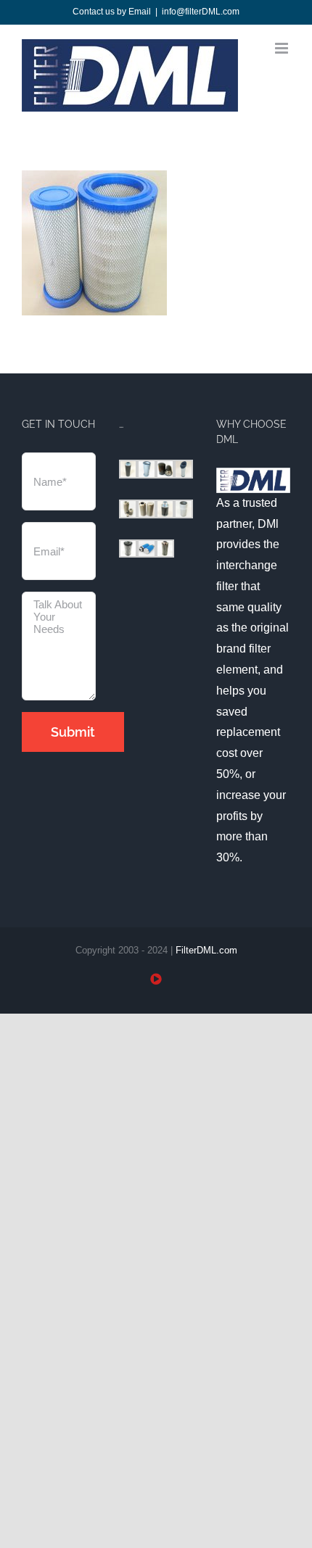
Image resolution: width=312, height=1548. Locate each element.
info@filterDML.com (200, 12)
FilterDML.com (206, 950)
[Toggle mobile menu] (282, 48)
